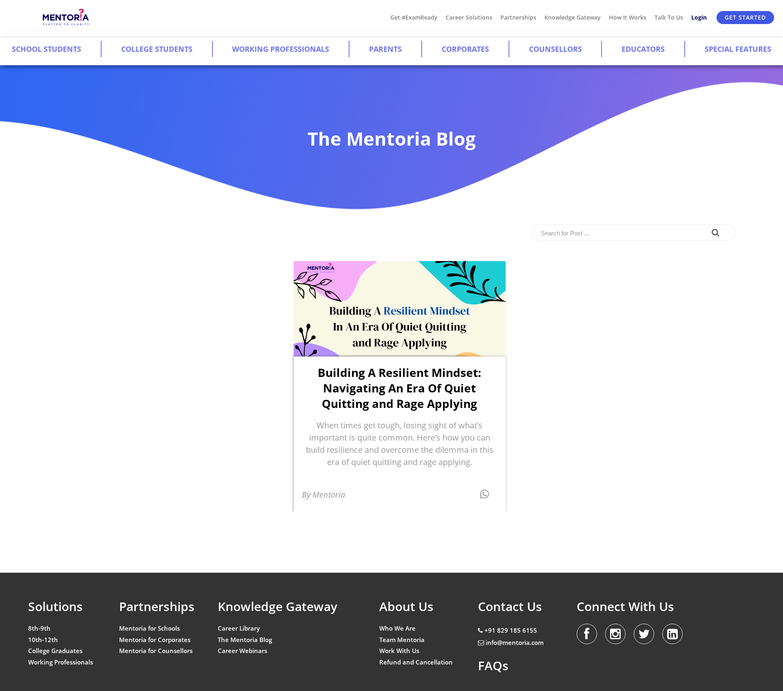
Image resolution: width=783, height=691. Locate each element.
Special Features (738, 49)
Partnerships (518, 17)
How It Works (627, 17)
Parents (385, 49)
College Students (156, 49)
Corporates (465, 49)
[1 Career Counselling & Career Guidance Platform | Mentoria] (66, 17)
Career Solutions (469, 17)
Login (699, 17)
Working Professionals (280, 49)
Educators (643, 49)
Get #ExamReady (414, 17)
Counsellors (555, 49)
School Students (46, 49)
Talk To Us (669, 17)
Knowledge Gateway (572, 17)
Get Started (745, 17)
